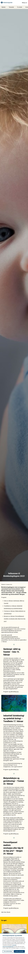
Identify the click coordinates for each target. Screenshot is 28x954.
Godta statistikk (19, 951)
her (17, 691)
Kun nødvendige (8, 951)
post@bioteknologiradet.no (10, 636)
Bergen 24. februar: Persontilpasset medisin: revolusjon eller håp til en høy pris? (14, 619)
